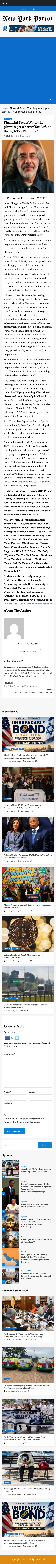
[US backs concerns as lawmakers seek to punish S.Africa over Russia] (28, 984)
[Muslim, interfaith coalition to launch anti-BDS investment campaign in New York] (28, 734)
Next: (33, 691)
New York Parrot (17, 676)
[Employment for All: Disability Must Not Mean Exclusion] (10, 1204)
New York (44, 670)
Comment (9, 1054)
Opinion (24, 1166)
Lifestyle (7, 1327)
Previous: (20, 684)
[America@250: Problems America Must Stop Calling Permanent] (10, 1169)
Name (7, 1092)
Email (33, 1092)
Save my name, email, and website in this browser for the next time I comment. (24, 1121)
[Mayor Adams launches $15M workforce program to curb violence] (28, 884)
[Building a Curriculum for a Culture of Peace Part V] (10, 1239)
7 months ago (24, 811)
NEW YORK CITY (27, 673)
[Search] (51, 99)
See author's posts (28, 651)
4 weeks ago (22, 1391)
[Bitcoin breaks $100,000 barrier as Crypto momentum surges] (28, 934)
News (15, 749)
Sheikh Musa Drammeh (13, 1339)
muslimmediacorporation (14, 761)
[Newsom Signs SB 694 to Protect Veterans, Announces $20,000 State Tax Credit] (28, 784)
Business (27, 667)
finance (23, 670)
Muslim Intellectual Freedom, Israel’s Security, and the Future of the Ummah (36, 1276)
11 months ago (24, 861)
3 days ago (28, 1339)
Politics (30, 1271)
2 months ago (29, 761)
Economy (8, 119)
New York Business (11, 673)
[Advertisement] (28, 67)
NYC (21, 749)
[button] (7, 1038)
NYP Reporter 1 (11, 811)
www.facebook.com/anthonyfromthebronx (28, 604)
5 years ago (24, 136)
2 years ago (24, 911)
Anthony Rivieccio (15, 667)
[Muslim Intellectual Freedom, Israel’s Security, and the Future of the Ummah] (10, 1275)
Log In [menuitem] (4, 3)
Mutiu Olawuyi (11, 136)
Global (23, 1252)
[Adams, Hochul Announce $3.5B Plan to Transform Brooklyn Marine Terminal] (28, 834)
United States (30, 676)
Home (5, 108)
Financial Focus (33, 670)
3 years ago (22, 1011)
